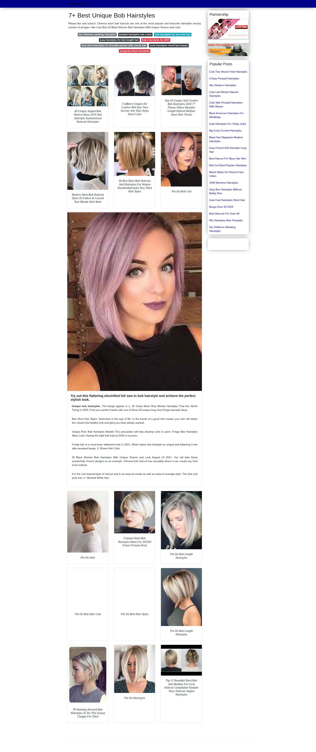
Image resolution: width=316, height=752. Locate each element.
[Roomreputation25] (228, 49)
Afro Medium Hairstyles (222, 85)
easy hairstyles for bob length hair (119, 40)
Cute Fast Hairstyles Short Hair (227, 200)
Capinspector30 (78, 3)
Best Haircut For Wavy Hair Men (227, 158)
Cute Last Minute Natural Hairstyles (223, 94)
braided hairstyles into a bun (135, 34)
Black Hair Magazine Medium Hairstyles (226, 139)
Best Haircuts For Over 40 (224, 213)
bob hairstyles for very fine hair (173, 34)
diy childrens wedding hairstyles (97, 34)
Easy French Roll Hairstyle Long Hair (227, 149)
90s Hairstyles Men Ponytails (225, 220)
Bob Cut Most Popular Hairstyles (228, 165)
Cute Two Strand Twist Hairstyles (228, 71)
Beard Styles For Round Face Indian (226, 174)
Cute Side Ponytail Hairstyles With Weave (225, 104)
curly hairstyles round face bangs (169, 45)
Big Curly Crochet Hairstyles (225, 130)
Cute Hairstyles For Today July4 (227, 123)
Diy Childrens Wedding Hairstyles (222, 229)
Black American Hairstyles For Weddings (226, 115)
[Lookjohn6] (228, 28)
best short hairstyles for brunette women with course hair (114, 45)
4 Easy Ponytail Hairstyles (224, 78)
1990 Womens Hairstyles (223, 182)
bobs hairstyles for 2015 (155, 40)
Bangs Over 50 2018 (221, 206)
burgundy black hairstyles (134, 51)
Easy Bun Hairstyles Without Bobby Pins (225, 191)
